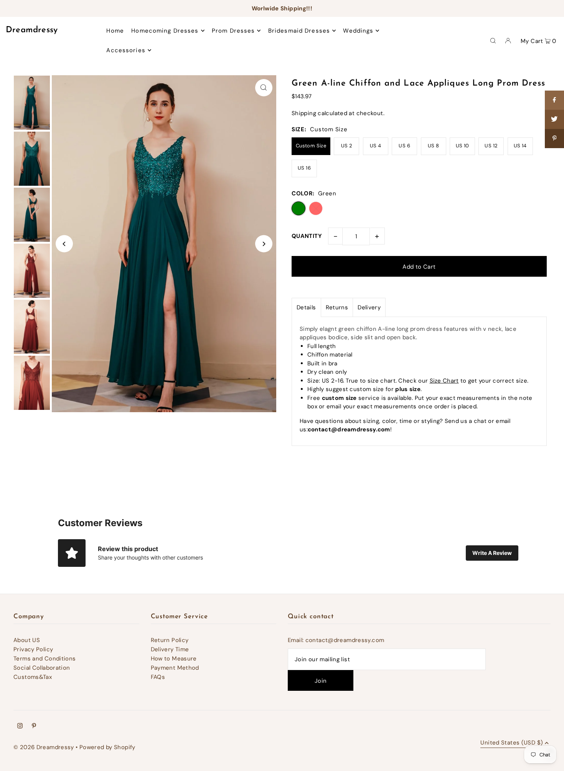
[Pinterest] (34, 726)
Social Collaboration (41, 668)
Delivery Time (170, 649)
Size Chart (444, 381)
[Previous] (64, 244)
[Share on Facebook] (554, 100)
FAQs (158, 677)
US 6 (404, 145)
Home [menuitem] (115, 31)
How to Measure (174, 658)
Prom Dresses (233, 31)
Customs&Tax (32, 677)
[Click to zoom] (263, 87)
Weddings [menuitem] (358, 31)
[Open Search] (493, 40)
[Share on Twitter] (554, 119)
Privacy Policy (33, 649)
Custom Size (311, 145)
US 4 (375, 145)
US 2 (347, 145)
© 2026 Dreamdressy (43, 747)
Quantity (307, 236)
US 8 (433, 145)
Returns (337, 307)
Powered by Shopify (107, 747)
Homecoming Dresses (164, 31)
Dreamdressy (32, 30)
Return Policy (170, 640)
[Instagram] (20, 726)
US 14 (520, 145)
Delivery (369, 307)
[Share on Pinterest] (554, 138)
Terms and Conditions (44, 658)
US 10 (462, 145)
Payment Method (175, 668)
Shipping (304, 113)
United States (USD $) (511, 743)
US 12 (491, 145)
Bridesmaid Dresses (299, 31)
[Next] (263, 244)
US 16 (304, 168)
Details (306, 307)
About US (26, 640)
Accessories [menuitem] (125, 50)
